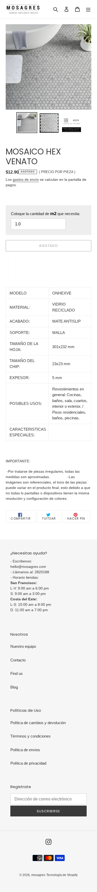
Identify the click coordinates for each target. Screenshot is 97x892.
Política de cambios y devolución (38, 723)
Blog (14, 687)
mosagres (38, 875)
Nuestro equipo (23, 646)
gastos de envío (26, 179)
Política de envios (25, 750)
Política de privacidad (28, 763)
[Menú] (88, 9)
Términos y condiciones (30, 736)
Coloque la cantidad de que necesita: (45, 213)
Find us (16, 673)
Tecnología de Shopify (62, 875)
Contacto (18, 660)
